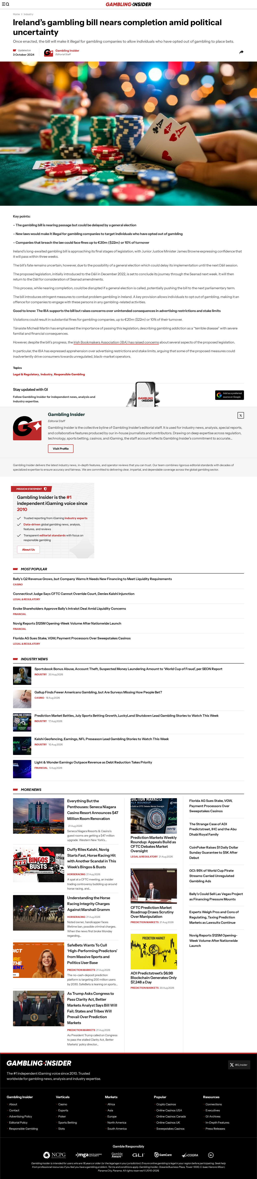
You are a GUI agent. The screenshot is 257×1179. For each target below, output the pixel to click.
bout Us (28, 549)
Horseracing (76, 874)
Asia (110, 1110)
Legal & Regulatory (26, 374)
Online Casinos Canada (171, 1116)
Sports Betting (67, 1122)
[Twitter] (240, 415)
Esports (63, 1110)
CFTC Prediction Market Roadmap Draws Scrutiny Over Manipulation (152, 912)
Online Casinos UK (168, 1122)
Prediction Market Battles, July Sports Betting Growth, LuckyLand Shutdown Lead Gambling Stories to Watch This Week (127, 715)
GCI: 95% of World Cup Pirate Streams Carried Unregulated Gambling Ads (211, 876)
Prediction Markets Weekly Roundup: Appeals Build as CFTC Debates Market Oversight (154, 844)
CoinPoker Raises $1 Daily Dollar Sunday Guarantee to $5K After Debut (213, 852)
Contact (14, 1110)
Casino (18, 584)
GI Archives (213, 1116)
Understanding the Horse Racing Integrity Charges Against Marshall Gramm (88, 904)
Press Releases (215, 1128)
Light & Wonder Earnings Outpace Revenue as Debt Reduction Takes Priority (93, 762)
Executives (213, 1110)
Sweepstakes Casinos (170, 1128)
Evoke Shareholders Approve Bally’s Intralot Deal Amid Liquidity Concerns (69, 608)
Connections (214, 1104)
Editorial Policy (18, 1122)
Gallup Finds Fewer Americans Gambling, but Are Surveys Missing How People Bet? (98, 692)
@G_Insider (241, 1064)
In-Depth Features (217, 1122)
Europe (112, 1116)
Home (16, 14)
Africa (111, 1104)
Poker (62, 1116)
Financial (19, 614)
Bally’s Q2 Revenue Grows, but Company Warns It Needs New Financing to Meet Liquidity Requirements (92, 579)
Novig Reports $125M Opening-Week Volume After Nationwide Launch (67, 623)
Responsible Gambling (69, 374)
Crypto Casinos (166, 1104)
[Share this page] (241, 52)
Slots (61, 1128)
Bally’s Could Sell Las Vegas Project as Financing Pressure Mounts (216, 896)
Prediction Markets (81, 969)
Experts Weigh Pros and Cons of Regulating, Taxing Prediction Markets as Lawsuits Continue (214, 917)
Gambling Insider (67, 50)
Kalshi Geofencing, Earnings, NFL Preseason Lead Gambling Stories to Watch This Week (102, 739)
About (13, 1104)
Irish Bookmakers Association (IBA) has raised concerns (116, 342)
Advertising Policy (20, 1116)
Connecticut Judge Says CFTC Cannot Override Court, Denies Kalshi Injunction (73, 594)
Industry (28, 14)
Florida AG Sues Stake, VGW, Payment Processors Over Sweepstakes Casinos (72, 638)
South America (117, 1128)
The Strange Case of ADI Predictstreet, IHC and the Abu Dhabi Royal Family (213, 829)
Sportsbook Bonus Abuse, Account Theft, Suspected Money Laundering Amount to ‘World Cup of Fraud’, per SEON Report (128, 669)
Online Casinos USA (169, 1110)
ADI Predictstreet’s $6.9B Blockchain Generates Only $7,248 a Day (154, 977)
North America (116, 1122)
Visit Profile (61, 448)
